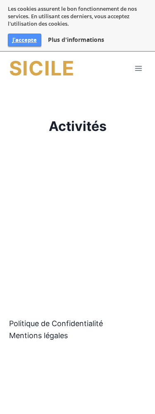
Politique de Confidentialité (56, 323)
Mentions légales (38, 335)
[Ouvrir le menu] (138, 68)
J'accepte (24, 40)
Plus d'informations (76, 40)
